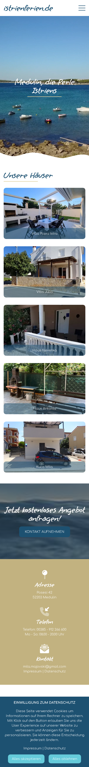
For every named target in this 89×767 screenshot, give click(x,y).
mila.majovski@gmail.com (44, 666)
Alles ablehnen (64, 759)
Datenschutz (55, 671)
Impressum (33, 671)
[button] (44, 213)
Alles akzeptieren (26, 759)
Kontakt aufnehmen (44, 531)
